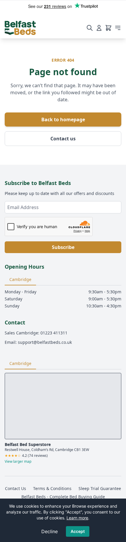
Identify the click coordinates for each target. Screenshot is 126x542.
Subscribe (63, 247)
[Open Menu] (117, 27)
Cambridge (20, 279)
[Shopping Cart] (108, 27)
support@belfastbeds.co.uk (45, 342)
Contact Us (15, 488)
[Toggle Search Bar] (89, 27)
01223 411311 (53, 333)
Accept (78, 531)
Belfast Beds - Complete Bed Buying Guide (63, 496)
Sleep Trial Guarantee (100, 488)
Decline (49, 531)
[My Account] (99, 27)
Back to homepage (63, 119)
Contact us (63, 138)
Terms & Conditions (52, 488)
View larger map (18, 461)
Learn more (77, 517)
